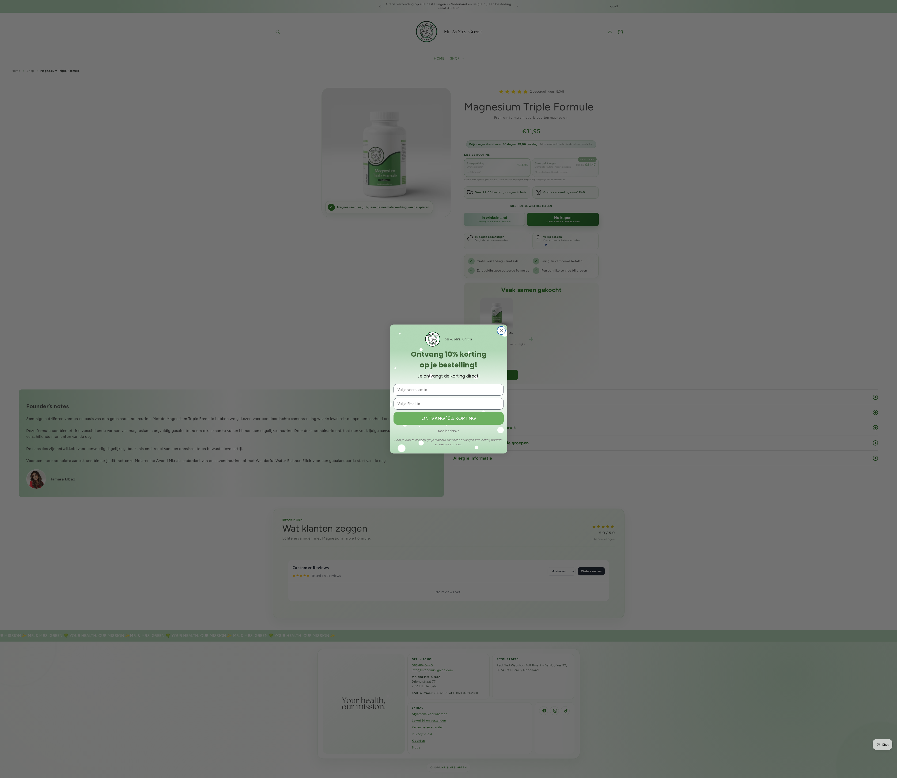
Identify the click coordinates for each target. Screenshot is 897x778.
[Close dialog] (501, 330)
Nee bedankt (448, 431)
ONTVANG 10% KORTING (448, 418)
